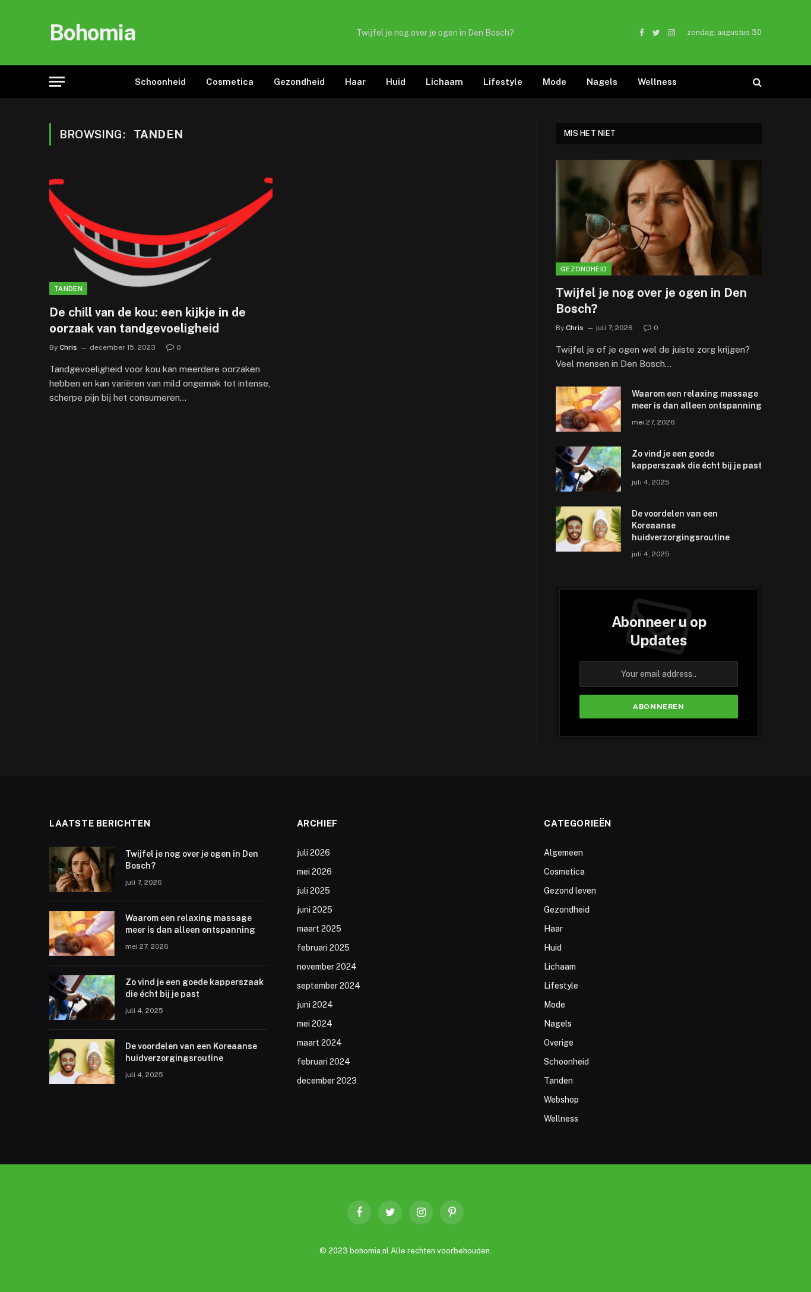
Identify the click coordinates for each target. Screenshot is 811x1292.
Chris (68, 347)
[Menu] (57, 81)
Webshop (561, 1099)
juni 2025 (314, 909)
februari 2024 (323, 1061)
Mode (554, 82)
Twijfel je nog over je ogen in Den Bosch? (651, 301)
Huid (396, 82)
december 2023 (327, 1080)
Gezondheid (299, 82)
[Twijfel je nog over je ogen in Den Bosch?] (659, 218)
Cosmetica (230, 82)
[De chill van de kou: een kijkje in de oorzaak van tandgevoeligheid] (161, 232)
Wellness (657, 82)
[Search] (756, 81)
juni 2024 (315, 1004)
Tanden (68, 288)
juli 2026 (313, 852)
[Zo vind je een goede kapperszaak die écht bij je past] (588, 469)
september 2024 (328, 985)
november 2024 (327, 966)
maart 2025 (319, 928)
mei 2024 (314, 1023)
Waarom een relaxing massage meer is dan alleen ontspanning (435, 32)
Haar (355, 82)
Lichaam (444, 82)
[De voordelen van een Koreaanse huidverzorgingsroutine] (588, 529)
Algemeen (563, 852)
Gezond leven (570, 890)
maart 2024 (319, 1042)
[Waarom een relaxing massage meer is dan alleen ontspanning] (588, 409)
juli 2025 (313, 890)
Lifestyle (502, 82)
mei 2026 (314, 871)
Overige (559, 1042)
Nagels (602, 82)
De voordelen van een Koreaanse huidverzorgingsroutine (681, 525)
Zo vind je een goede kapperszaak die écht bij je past (697, 459)
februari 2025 (323, 947)
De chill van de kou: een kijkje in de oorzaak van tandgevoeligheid (147, 320)
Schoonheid (160, 82)
